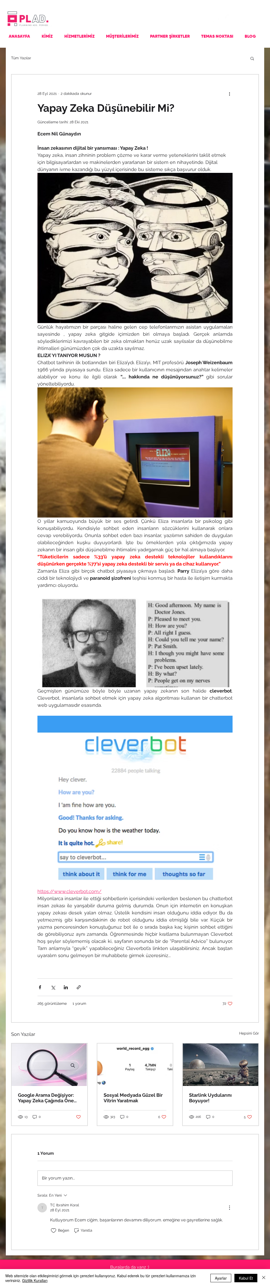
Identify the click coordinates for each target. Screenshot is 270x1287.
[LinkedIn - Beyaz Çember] (239, 18)
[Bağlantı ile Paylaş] (78, 987)
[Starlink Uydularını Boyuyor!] (220, 1065)
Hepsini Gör (249, 1033)
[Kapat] (264, 1278)
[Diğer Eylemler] (229, 93)
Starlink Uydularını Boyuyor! (210, 1097)
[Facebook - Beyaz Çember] (218, 18)
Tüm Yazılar (21, 58)
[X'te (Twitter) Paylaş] (52, 987)
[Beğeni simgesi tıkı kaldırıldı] (53, 1230)
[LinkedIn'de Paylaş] (65, 987)
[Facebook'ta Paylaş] (39, 987)
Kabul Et (246, 1278)
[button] (252, 58)
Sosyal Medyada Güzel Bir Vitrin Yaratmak (133, 1097)
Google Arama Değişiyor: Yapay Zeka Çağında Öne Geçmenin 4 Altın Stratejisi (48, 1097)
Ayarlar (221, 1278)
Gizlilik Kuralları (34, 1280)
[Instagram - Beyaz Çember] (228, 18)
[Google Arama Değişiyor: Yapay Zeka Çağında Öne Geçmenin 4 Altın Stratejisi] (49, 1065)
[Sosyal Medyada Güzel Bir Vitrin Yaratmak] (135, 1065)
